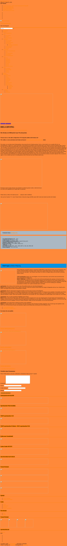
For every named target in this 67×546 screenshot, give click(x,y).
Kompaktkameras (9, 55)
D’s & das (8, 92)
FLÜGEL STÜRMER (13, 44)
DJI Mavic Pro (14, 232)
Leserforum (5, 74)
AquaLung (10, 86)
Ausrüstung (5, 39)
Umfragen (8, 80)
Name (2, 385)
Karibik (7, 63)
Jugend (7, 81)
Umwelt (7, 72)
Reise (4, 56)
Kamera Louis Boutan (7, 499)
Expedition (8, 68)
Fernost (7, 64)
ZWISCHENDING (6, 366)
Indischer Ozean (9, 66)
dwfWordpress (18, 130)
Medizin (5, 31)
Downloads (8, 75)
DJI (19, 194)
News (7, 76)
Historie (4, 73)
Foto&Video (5, 49)
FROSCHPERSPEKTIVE (8, 328)
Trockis (7, 48)
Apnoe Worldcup (6, 498)
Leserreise (8, 59)
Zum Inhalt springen (5, 1)
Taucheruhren (8, 47)
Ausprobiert (8, 41)
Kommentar (3, 383)
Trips (7, 57)
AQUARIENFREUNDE (8, 8)
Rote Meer (8, 62)
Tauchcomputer (9, 46)
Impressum (3, 532)
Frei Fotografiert (9, 53)
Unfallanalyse (8, 33)
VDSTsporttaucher (6, 23)
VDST (4, 504)
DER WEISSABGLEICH (8, 10)
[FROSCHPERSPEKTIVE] (13, 326)
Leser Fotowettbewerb (10, 50)
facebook (5, 506)
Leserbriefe (8, 79)
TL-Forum (5, 89)
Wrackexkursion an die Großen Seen (34, 139)
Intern (7, 90)
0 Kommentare (24, 130)
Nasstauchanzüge (9, 42)
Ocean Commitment (7, 508)
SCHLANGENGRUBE (8, 6)
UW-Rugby (8, 35)
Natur (4, 67)
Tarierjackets (8, 43)
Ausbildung (5, 30)
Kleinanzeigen (9, 82)
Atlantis (10, 87)
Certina (9, 88)
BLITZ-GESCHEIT (6, 347)
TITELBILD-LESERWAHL (9, 308)
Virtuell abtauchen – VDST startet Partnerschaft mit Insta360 (15, 5)
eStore (4, 514)
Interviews (8, 83)
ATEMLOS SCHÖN (7, 9)
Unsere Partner (9, 85)
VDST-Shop (5, 505)
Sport (4, 34)
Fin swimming (9, 37)
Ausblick (7, 77)
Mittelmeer (8, 60)
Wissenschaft (8, 69)
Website (2, 390)
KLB (4, 513)
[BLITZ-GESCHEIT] (13, 344)
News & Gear (9, 40)
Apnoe (7, 36)
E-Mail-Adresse (4, 388)
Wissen (7, 70)
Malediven (8, 61)
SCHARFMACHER (8, 307)
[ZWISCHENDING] (13, 363)
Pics (6, 51)
